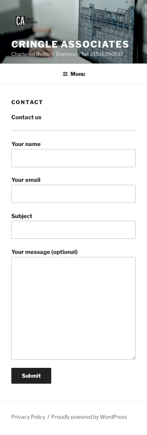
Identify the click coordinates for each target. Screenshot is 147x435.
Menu (77, 74)
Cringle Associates (70, 44)
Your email (25, 180)
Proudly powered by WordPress (89, 416)
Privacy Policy (28, 416)
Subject (21, 216)
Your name (26, 144)
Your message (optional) (44, 252)
